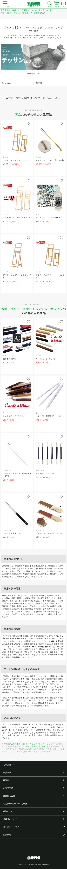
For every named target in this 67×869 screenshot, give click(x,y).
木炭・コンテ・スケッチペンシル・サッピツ (32, 309)
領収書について (10, 819)
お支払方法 (8, 788)
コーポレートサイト (12, 827)
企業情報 (7, 835)
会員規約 (7, 772)
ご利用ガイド (9, 765)
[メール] (63, 4)
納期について (9, 811)
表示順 (38, 82)
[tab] (17, 82)
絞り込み (6, 82)
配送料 (6, 780)
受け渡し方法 (9, 796)
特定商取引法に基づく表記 (15, 803)
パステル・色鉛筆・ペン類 (33, 746)
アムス (19, 114)
